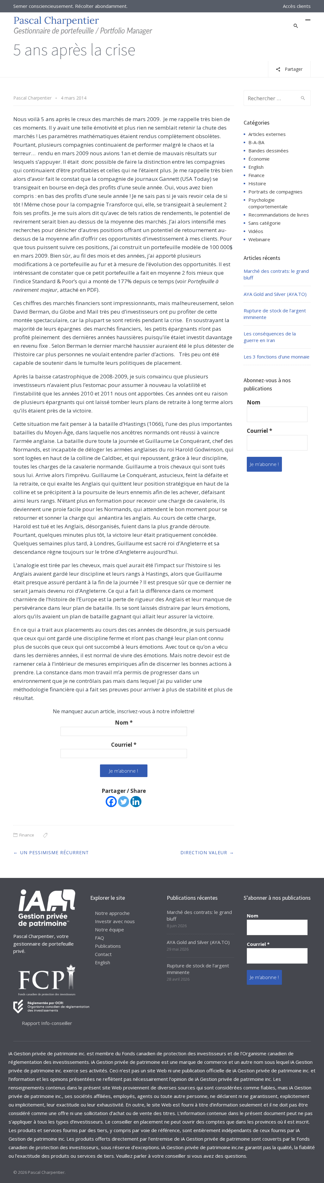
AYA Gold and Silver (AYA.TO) (275, 294)
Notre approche (112, 913)
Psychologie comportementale (268, 203)
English (256, 167)
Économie (259, 159)
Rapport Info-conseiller (47, 1023)
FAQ (99, 938)
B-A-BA (256, 142)
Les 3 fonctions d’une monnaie (276, 356)
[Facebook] (111, 801)
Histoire (257, 183)
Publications (108, 946)
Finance (26, 835)
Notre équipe (109, 929)
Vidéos (255, 231)
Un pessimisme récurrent (54, 852)
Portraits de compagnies (275, 191)
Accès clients (297, 6)
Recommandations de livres (278, 214)
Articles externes (267, 134)
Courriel (123, 744)
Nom (124, 722)
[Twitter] (123, 801)
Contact (103, 954)
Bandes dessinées (268, 150)
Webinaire (259, 239)
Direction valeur (203, 852)
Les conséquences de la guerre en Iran (270, 336)
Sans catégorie (264, 223)
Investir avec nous (115, 921)
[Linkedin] (135, 801)
